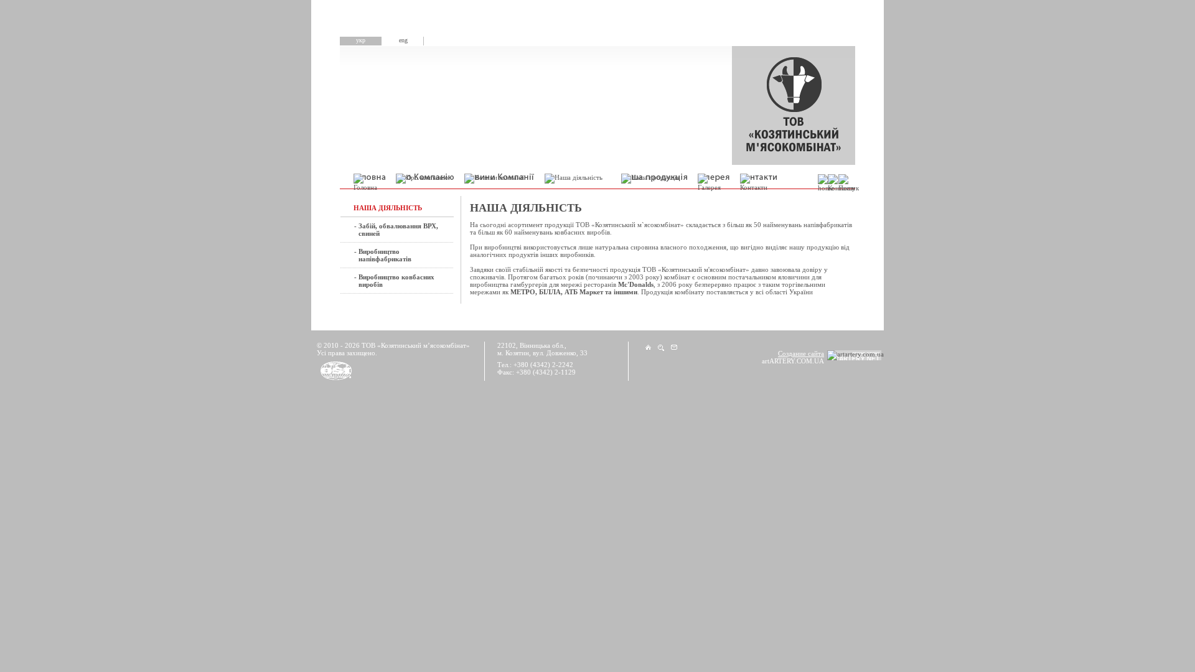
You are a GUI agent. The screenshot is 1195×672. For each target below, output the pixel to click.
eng (403, 40)
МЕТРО (522, 292)
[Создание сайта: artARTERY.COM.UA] (855, 355)
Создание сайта (801, 353)
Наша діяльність (388, 208)
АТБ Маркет (584, 292)
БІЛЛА (550, 292)
